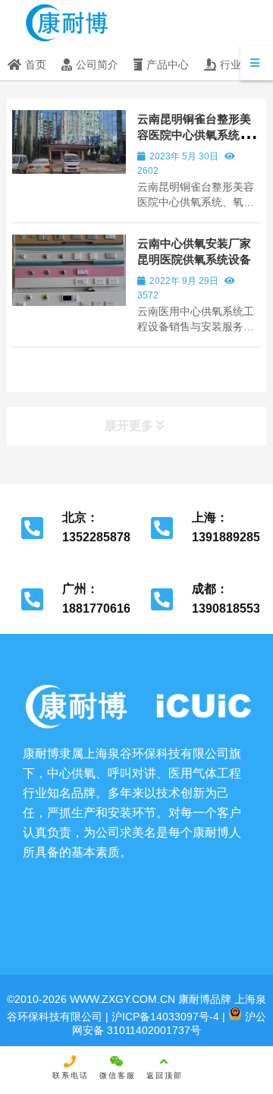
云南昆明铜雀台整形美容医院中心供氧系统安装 (194, 134)
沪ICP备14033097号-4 (163, 1016)
